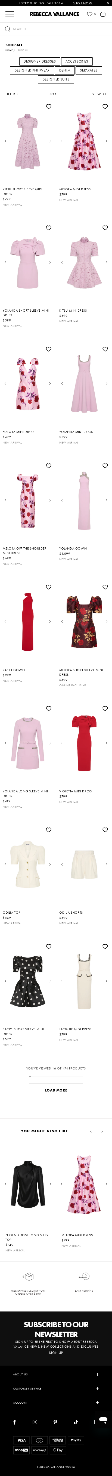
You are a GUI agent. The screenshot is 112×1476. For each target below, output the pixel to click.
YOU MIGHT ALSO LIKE (44, 1130)
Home (9, 50)
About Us (20, 1374)
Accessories (77, 61)
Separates (89, 70)
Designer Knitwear (32, 70)
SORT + (55, 94)
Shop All (23, 50)
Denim (64, 70)
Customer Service (27, 1388)
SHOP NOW (83, 3)
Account (20, 1402)
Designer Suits (56, 79)
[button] (56, 29)
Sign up (56, 1353)
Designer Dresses (40, 61)
